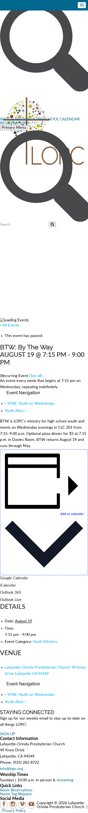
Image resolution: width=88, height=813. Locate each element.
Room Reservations (16, 790)
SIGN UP (7, 734)
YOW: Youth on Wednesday (29, 404)
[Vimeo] (22, 805)
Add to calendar (72, 514)
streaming (65, 780)
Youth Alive (15, 411)
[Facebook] (3, 805)
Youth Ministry (45, 642)
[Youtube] (31, 805)
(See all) (35, 376)
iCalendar (8, 585)
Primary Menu (14, 128)
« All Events (9, 325)
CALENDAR (70, 119)
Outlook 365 (10, 592)
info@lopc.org (11, 769)
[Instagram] (13, 805)
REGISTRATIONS (14, 123)
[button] (82, 5)
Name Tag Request (16, 794)
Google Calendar (14, 578)
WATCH (7, 119)
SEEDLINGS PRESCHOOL (37, 119)
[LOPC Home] (44, 104)
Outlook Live (10, 600)
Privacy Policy (14, 811)
